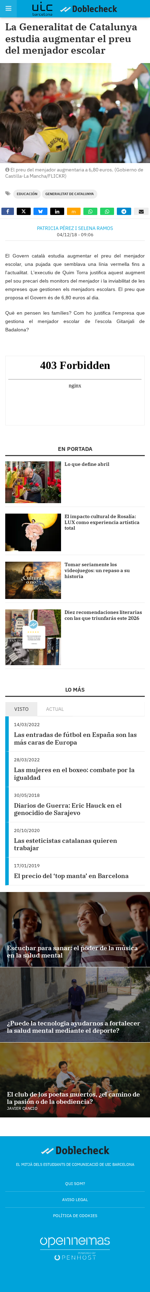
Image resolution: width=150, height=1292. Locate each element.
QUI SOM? (75, 1183)
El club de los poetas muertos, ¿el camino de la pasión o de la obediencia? (73, 1098)
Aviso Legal (75, 1199)
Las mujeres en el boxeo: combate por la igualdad (74, 774)
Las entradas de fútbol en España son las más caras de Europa (75, 738)
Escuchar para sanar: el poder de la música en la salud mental (72, 952)
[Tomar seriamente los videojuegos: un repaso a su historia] (33, 580)
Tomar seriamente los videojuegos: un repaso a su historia (97, 570)
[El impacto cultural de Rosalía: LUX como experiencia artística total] (33, 532)
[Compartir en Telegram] (124, 211)
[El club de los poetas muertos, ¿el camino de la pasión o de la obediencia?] (75, 1080)
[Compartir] (7, 211)
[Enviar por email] (141, 211)
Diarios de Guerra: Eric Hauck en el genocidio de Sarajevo (68, 809)
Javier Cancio (22, 1108)
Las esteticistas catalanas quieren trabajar (65, 844)
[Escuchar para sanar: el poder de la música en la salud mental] (75, 929)
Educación (27, 194)
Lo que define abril (87, 464)
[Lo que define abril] (33, 482)
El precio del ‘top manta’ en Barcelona (71, 876)
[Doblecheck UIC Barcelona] (45, 9)
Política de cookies (75, 1215)
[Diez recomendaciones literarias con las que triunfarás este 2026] (33, 637)
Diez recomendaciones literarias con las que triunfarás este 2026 (103, 615)
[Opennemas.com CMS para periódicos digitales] (75, 1248)
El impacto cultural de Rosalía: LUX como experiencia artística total (102, 522)
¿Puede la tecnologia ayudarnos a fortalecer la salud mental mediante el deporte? (73, 1027)
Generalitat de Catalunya (69, 194)
